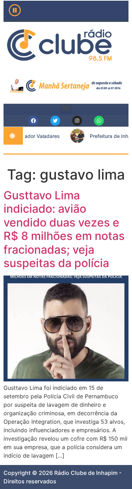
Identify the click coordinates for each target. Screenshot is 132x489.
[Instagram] (77, 121)
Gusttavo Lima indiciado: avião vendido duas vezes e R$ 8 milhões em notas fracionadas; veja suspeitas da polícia (64, 229)
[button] (66, 107)
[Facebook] (33, 121)
